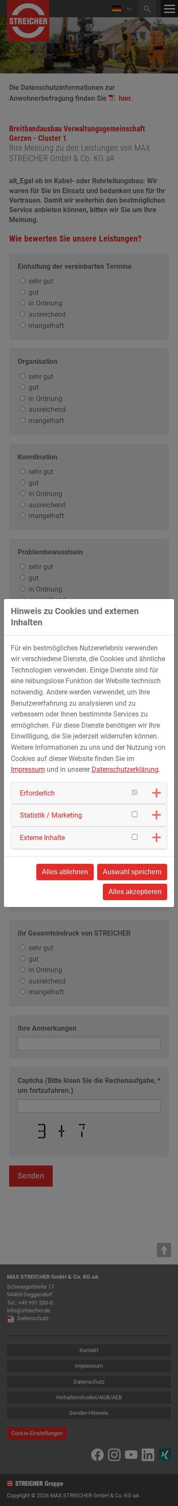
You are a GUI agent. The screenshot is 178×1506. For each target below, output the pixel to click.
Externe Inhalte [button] (42, 838)
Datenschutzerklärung (125, 769)
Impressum (28, 769)
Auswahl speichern (132, 872)
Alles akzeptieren (135, 891)
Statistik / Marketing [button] (51, 815)
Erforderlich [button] (37, 793)
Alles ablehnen (65, 872)
